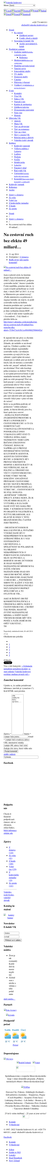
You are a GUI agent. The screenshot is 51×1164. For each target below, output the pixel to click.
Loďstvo (17, 154)
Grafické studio (23, 53)
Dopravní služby (21, 76)
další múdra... (9, 999)
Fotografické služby (22, 71)
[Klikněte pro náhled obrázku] (19, 270)
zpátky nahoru (9, 754)
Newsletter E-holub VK (24, 40)
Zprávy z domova (16, 194)
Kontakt (12, 1121)
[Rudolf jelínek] (24, 1061)
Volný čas (13, 200)
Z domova (24, 256)
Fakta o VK (19, 98)
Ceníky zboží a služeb (28, 38)
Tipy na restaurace (21, 129)
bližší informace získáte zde (10, 831)
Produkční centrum (17, 49)
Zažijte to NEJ (15, 1152)
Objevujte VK (15, 118)
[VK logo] (8, 1058)
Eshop (11, 1149)
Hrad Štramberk (15, 1157)
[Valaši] (36, 1061)
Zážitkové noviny (26, 35)
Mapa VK (18, 123)
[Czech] (8, 10)
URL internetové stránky (14, 742)
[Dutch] (8, 14)
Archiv (12, 189)
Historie (17, 115)
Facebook (8, 1137)
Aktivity (17, 120)
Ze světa (12, 197)
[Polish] (35, 10)
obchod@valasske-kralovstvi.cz (34, 25)
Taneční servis (20, 68)
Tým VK (18, 96)
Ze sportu (13, 208)
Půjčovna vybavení (22, 82)
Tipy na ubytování (21, 126)
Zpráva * (7, 733)
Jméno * (27, 733)
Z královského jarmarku (19, 203)
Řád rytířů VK (20, 170)
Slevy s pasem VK (22, 134)
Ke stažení (18, 32)
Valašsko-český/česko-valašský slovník (9, 896)
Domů (11, 29)
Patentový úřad (20, 167)
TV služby (18, 74)
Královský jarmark (16, 184)
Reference (23, 57)
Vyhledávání (14, 1124)
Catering (17, 79)
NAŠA (17, 159)
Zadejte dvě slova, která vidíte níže (18, 748)
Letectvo (17, 165)
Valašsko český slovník (23, 140)
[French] (16, 14)
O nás (11, 90)
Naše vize (18, 112)
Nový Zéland (14, 1160)
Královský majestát (22, 145)
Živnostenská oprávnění (24, 109)
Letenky (12, 1155)
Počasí (15, 1045)
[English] (16, 10)
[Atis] (10, 1015)
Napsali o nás (19, 101)
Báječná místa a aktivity (24, 137)
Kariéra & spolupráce (23, 104)
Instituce (12, 143)
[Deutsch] (26, 10)
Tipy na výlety (20, 131)
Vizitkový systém (24, 86)
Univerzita (21, 174)
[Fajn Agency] (10, 1010)
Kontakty (18, 93)
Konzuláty (24, 180)
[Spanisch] (25, 14)
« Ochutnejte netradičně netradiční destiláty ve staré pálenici (18, 669)
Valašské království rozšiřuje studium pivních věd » (17, 673)
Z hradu (12, 205)
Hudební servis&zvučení (24, 65)
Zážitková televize (21, 107)
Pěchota (17, 156)
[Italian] (43, 10)
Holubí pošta (19, 162)
